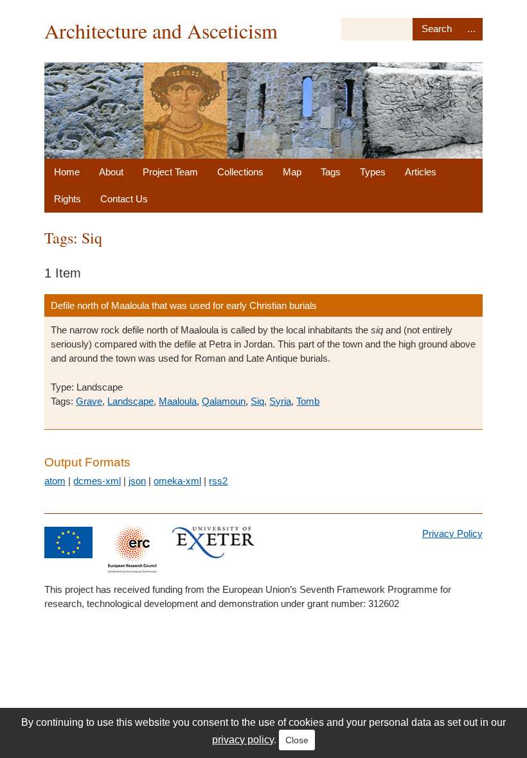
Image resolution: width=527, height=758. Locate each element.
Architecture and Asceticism (161, 30)
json (137, 480)
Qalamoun (224, 401)
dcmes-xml (97, 480)
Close (296, 740)
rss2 (218, 480)
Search (437, 29)
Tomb (307, 401)
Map (292, 171)
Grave (89, 401)
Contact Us (124, 198)
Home (67, 171)
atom (55, 480)
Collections (240, 171)
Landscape (130, 401)
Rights (67, 198)
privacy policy (243, 739)
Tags (331, 171)
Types (373, 171)
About (111, 171)
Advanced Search (472, 29)
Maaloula (178, 401)
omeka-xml (177, 480)
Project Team (170, 171)
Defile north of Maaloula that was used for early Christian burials (184, 305)
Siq (257, 401)
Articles (420, 171)
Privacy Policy (452, 533)
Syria (280, 401)
